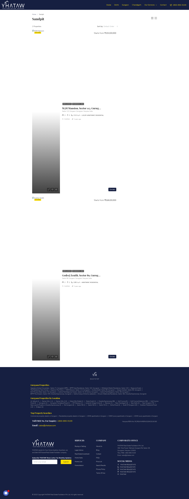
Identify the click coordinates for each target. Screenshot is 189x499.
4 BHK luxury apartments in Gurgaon (146, 416)
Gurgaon (125, 5)
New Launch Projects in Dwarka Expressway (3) (46, 405)
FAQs (98, 458)
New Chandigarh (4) (121, 403)
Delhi (116, 5)
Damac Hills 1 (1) (47, 401)
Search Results (101, 465)
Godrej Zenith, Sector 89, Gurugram (82, 275)
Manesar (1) (109, 403)
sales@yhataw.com (47, 425)
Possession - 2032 (78, 104)
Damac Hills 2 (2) (61, 401)
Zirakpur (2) (39, 407)
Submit (66, 462)
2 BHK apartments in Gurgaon (96, 416)
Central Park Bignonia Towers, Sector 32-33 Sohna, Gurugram (78, 392)
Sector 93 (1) (103, 405)
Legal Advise (79, 450)
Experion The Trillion (57, 390)
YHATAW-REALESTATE (128, 469)
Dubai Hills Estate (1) (76, 401)
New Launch (67, 104)
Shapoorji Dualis (136, 388)
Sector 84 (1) (92, 405)
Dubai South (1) (91, 401)
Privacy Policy (100, 469)
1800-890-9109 (179, 5)
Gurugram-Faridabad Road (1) (60, 403)
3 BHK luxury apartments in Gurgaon (120, 416)
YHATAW (67, 119)
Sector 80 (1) (81, 405)
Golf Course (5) (123, 401)
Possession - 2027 (78, 271)
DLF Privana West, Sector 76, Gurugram (43, 392)
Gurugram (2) (43, 403)
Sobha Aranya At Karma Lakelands (85, 394)
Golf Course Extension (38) (139, 401)
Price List (99, 462)
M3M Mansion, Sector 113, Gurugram (83, 108)
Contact (163, 5)
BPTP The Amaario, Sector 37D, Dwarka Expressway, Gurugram (51, 394)
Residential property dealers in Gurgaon (72, 416)
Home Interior (79, 465)
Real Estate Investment (82, 454)
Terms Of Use (100, 473)
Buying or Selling (80, 446)
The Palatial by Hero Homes (40, 390)
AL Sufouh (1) (35, 401)
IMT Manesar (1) (78, 403)
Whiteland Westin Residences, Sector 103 (115, 388)
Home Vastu (79, 458)
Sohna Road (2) (115, 405)
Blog (97, 450)
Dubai (108, 5)
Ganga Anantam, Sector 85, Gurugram (129, 390)
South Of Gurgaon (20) (130, 405)
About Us (99, 446)
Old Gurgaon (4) (69, 405)
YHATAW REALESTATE (128, 465)
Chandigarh (136, 5)
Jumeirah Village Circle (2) (94, 403)
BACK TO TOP (94, 379)
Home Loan (78, 462)
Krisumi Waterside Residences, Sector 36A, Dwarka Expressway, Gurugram (122, 394)
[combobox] (110, 26)
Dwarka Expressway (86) (107, 401)
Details (112, 189)
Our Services (149, 5)
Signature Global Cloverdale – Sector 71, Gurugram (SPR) (49, 388)
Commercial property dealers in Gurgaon (44, 416)
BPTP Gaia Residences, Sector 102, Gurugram (84, 388)
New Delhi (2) (135, 403)
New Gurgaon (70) (148, 403)
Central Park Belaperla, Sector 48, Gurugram (114, 392)
